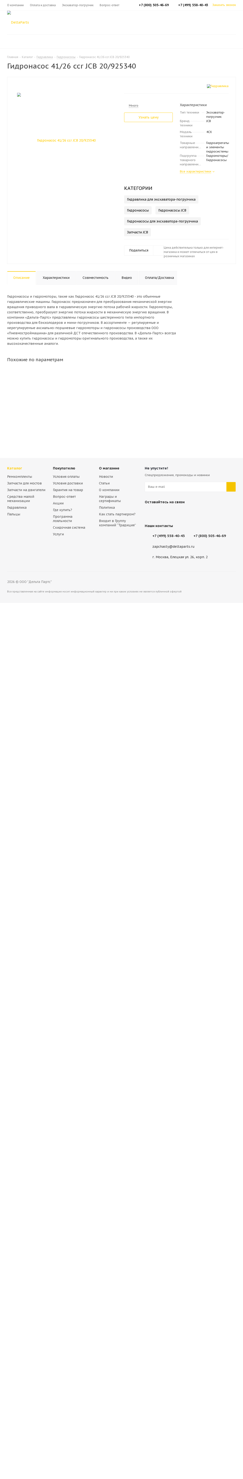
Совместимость (95, 278)
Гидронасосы (138, 210)
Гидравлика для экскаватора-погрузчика (161, 199)
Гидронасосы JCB (172, 210)
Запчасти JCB (137, 232)
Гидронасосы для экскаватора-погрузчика (162, 221)
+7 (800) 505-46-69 (209, 535)
